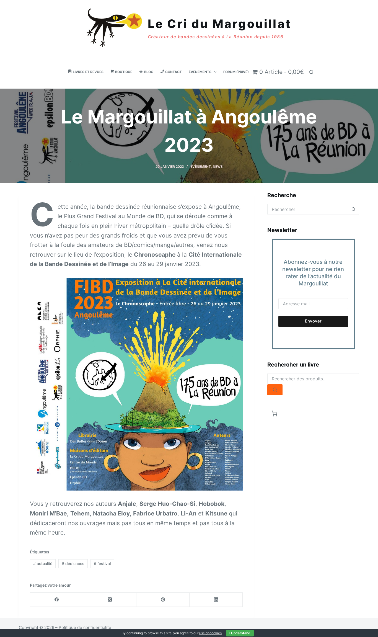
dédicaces (73, 563)
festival (102, 563)
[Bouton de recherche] (353, 209)
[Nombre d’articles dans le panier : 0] (274, 413)
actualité (42, 563)
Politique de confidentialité (85, 627)
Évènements (200, 72)
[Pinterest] (163, 600)
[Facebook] (56, 600)
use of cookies (210, 633)
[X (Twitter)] (109, 600)
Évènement (200, 166)
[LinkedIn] (216, 600)
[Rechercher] (311, 72)
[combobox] (308, 209)
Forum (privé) (236, 72)
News (218, 166)
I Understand (239, 633)
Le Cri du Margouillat (219, 24)
